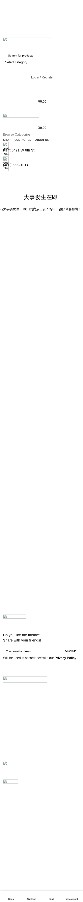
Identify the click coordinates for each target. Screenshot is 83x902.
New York (10, 808)
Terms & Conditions (17, 880)
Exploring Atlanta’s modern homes (45, 763)
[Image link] (25, 679)
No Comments (56, 769)
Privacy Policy (65, 658)
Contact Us (11, 887)
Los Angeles (12, 831)
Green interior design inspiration (44, 781)
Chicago (9, 838)
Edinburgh (10, 823)
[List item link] (41, 720)
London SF (11, 816)
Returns (8, 872)
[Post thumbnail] (10, 767)
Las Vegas (10, 845)
